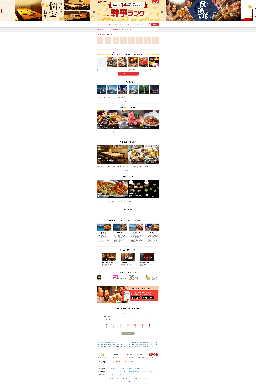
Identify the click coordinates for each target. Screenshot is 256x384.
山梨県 (105, 344)
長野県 (109, 344)
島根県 (156, 344)
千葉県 (140, 342)
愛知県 (121, 344)
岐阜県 (113, 344)
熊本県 (136, 346)
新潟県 (152, 342)
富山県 (156, 342)
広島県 (102, 346)
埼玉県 (136, 342)
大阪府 (136, 344)
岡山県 (98, 346)
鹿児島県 (148, 346)
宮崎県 (144, 346)
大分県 (140, 346)
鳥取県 (152, 344)
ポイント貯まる (147, 23)
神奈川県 (148, 342)
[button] (94, 12)
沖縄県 (152, 346)
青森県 (102, 342)
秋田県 (113, 342)
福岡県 (125, 346)
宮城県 (109, 342)
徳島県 (109, 346)
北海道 (98, 342)
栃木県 (129, 342)
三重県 (125, 344)
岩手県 (105, 342)
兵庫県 (140, 344)
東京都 (144, 342)
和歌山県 (148, 344)
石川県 (98, 344)
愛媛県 (117, 346)
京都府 (132, 344)
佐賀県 (129, 346)
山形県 (117, 342)
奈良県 (144, 344)
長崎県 (132, 346)
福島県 (121, 342)
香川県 (113, 346)
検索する (155, 24)
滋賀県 (129, 344)
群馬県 (132, 342)
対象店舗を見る (128, 74)
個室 (145, 24)
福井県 (102, 344)
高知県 (121, 346)
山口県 (105, 346)
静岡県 (117, 344)
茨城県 (125, 342)
